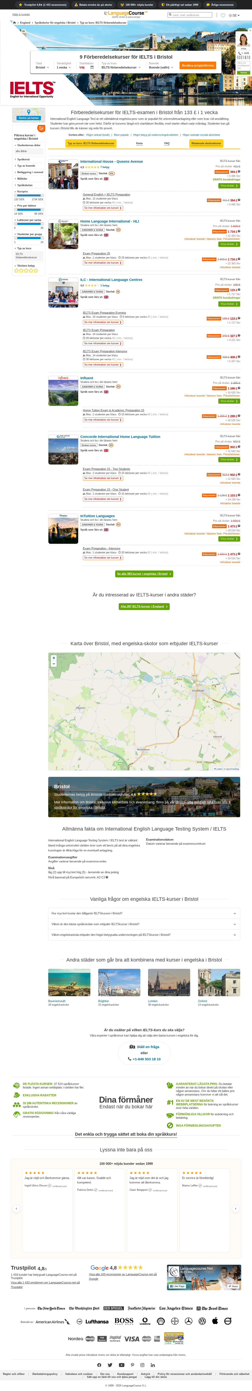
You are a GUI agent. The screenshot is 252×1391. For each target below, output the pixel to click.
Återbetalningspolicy (44, 1374)
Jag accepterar (230, 143)
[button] (227, 98)
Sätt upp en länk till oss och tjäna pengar (112, 1376)
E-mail (243, 134)
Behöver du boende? (220, 126)
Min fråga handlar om (220, 98)
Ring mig (244, 138)
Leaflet (219, 769)
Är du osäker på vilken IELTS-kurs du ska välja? (144, 1030)
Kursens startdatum (219, 112)
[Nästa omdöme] (235, 1208)
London (153, 1001)
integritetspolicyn (239, 143)
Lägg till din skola (156, 1376)
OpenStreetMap (232, 769)
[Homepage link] (14, 23)
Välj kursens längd (218, 105)
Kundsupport (125, 1374)
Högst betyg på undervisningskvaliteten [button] (155, 134)
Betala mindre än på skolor (95, 4)
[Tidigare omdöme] (16, 1208)
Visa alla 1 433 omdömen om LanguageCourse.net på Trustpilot (45, 1285)
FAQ (167, 143)
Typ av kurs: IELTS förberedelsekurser (91, 143)
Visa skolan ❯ (229, 185)
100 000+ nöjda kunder (139, 4)
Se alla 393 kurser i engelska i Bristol (142, 573)
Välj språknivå (216, 119)
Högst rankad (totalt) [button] (97, 134)
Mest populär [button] (121, 134)
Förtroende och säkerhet (234, 1374)
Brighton (103, 1001)
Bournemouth (57, 1001)
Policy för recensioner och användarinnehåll (185, 1374)
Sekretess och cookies (79, 1374)
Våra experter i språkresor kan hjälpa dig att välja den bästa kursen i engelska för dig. (144, 1035)
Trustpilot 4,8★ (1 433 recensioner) (45, 4)
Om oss (105, 1374)
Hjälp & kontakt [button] (21, 14)
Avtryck (145, 1374)
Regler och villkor (14, 1374)
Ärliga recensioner (222, 4)
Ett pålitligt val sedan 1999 (182, 4)
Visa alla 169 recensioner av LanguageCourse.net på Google (123, 1276)
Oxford (202, 1001)
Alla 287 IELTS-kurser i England (142, 606)
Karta (139, 143)
